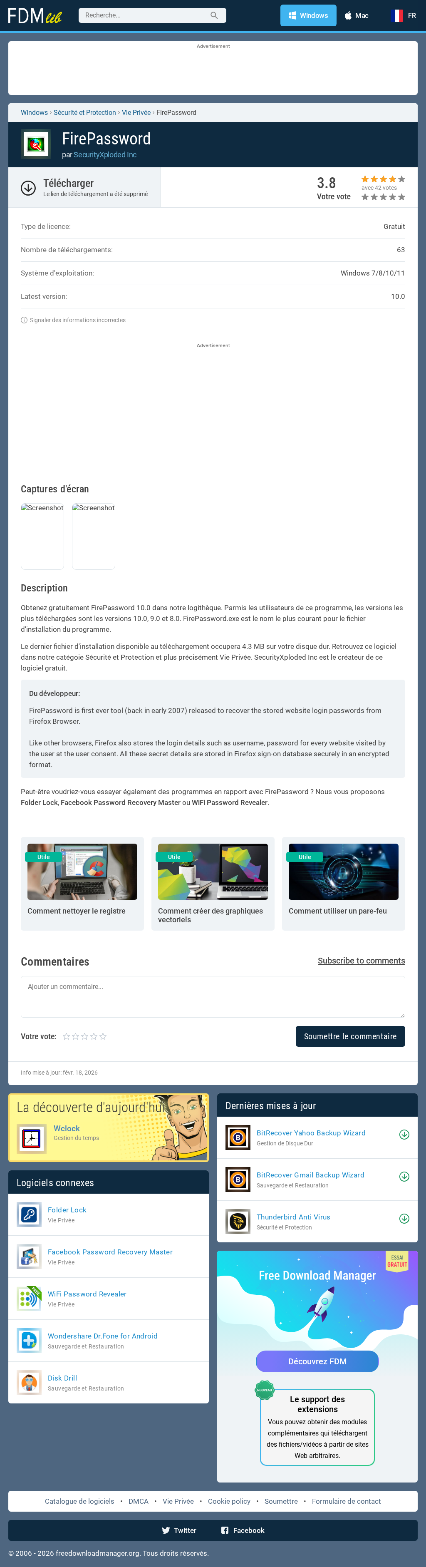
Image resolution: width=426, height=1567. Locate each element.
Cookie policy (229, 1501)
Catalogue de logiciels (79, 1501)
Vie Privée (178, 1501)
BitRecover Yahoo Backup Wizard (311, 1133)
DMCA (139, 1501)
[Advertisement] (213, 68)
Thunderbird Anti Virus (294, 1217)
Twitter (185, 1530)
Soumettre (281, 1501)
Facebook (249, 1530)
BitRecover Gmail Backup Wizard (310, 1175)
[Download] (404, 1135)
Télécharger (68, 183)
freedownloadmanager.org (97, 1553)
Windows (34, 113)
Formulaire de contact (346, 1501)
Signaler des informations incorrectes (78, 320)
